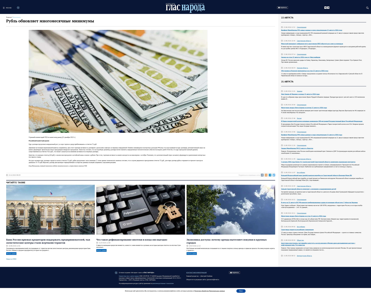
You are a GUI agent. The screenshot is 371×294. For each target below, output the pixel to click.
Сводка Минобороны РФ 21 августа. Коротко (297, 148)
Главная (9, 17)
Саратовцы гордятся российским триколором (297, 230)
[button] (262, 175)
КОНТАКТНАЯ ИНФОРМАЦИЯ (196, 272)
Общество (300, 240)
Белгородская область (304, 256)
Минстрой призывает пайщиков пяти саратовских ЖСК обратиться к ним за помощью (312, 44)
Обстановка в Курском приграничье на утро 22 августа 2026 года (304, 71)
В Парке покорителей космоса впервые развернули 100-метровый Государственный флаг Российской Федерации (321, 121)
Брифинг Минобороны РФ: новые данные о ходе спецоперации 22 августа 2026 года (311, 30)
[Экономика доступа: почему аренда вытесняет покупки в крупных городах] (231, 210)
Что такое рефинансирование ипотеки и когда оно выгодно (131, 239)
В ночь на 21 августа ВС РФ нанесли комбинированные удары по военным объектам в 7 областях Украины (319, 202)
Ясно (241, 291)
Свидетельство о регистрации (129, 276)
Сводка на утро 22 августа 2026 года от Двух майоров (300, 57)
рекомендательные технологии (163, 283)
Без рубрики (301, 172)
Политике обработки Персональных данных (209, 291)
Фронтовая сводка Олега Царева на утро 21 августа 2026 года (303, 216)
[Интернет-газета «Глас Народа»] (185, 9)
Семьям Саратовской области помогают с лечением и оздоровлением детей (308, 189)
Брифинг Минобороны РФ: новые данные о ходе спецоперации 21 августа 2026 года (311, 135)
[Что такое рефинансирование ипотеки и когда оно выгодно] (140, 210)
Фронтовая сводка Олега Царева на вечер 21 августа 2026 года (304, 108)
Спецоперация (301, 27)
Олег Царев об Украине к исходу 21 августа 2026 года (300, 94)
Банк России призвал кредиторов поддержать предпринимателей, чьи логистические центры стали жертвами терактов (48, 241)
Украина (299, 91)
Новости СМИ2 (11, 259)
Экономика (17, 17)
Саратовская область (304, 41)
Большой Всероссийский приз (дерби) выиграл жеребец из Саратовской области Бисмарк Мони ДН (316, 175)
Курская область (302, 68)
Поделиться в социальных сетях (249, 175)
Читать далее (11, 254)
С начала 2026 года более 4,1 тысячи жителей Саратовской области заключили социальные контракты (318, 162)
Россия (299, 118)
